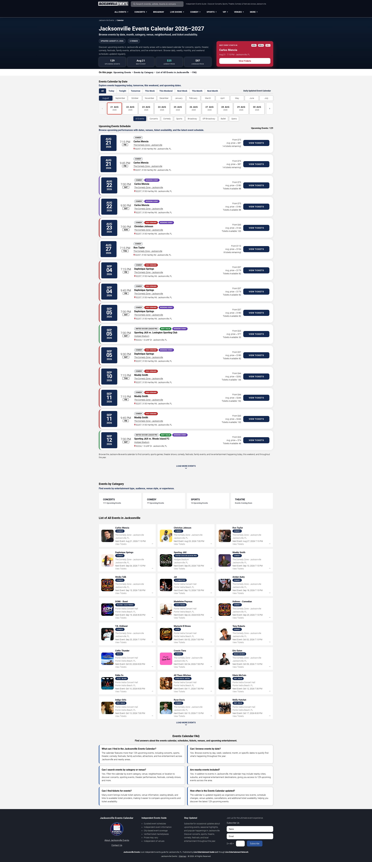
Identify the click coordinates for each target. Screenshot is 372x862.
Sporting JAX (141, 332)
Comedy (194, 12)
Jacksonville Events (106, 20)
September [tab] (120, 98)
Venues (238, 12)
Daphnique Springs (144, 268)
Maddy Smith (141, 375)
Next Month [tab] (212, 91)
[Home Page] (113, 4)
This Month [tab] (197, 91)
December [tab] (164, 98)
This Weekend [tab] (165, 91)
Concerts (139, 12)
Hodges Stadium (141, 336)
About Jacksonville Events (116, 840)
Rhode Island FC (160, 438)
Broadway (158, 12)
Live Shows (176, 12)
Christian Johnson (143, 226)
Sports (211, 12)
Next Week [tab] (182, 91)
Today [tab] (111, 91)
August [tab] (105, 98)
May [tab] (237, 98)
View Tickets (245, 61)
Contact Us (116, 845)
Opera (234, 119)
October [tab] (134, 98)
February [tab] (193, 98)
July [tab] (266, 98)
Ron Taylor (139, 247)
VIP (224, 12)
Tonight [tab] (122, 91)
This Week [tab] (150, 91)
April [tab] (222, 98)
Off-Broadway (209, 119)
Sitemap (182, 856)
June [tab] (252, 98)
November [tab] (149, 98)
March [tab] (208, 98)
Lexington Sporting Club (164, 332)
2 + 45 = (230, 843)
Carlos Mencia (141, 141)
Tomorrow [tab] (135, 91)
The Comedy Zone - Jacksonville (148, 145)
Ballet (223, 119)
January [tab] (179, 98)
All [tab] (102, 91)
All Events (120, 12)
